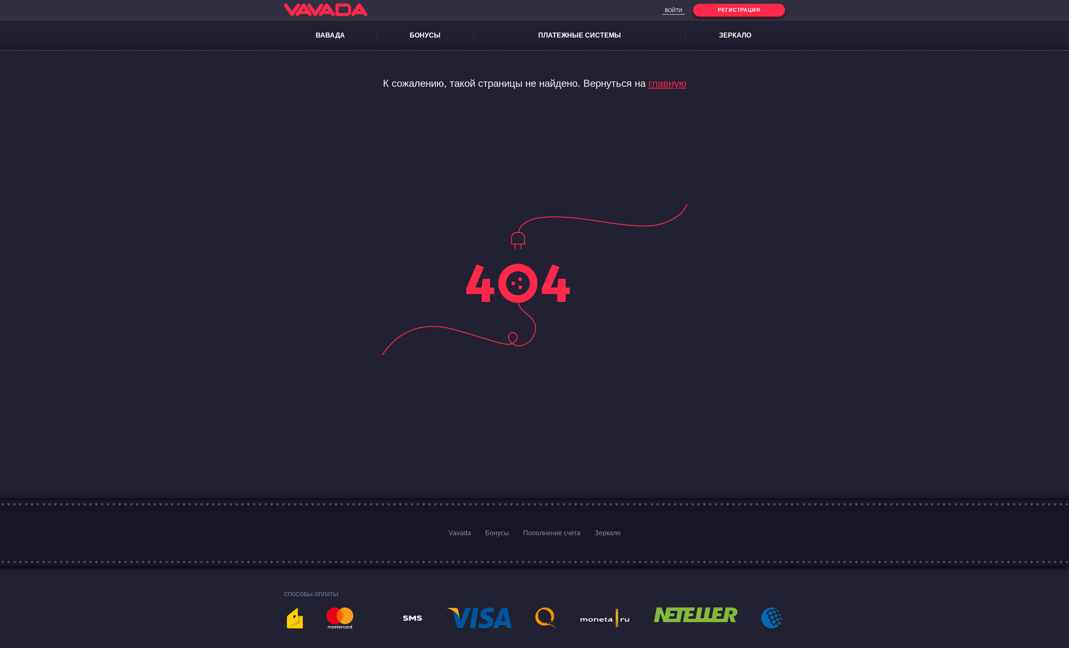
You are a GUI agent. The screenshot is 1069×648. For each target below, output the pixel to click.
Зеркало (735, 35)
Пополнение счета (551, 533)
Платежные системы (579, 35)
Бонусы (425, 35)
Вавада (330, 35)
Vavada (459, 533)
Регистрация (739, 10)
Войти (673, 10)
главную (667, 83)
